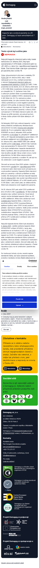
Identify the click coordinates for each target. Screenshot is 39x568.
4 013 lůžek (14, 135)
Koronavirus (16, 46)
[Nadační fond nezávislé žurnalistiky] (8, 522)
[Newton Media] (23, 547)
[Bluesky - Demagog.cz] (14, 401)
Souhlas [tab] (7, 266)
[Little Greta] (8, 547)
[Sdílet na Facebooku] (29, 42)
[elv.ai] (8, 553)
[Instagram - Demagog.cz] (14, 396)
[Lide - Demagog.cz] (21, 401)
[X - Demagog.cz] (21, 396)
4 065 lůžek (16, 144)
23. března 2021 (10, 178)
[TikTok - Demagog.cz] (29, 396)
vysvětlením (20, 192)
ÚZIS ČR (5, 78)
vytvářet (14, 167)
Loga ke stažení (8, 461)
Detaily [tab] (19, 266)
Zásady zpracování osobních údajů (12, 563)
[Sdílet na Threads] (34, 42)
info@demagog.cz (9, 455)
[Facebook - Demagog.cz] (6, 396)
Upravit (18, 305)
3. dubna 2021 (6, 226)
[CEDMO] (15, 497)
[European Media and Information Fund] (12, 534)
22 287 (13, 153)
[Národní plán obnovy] (21, 522)
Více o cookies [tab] (32, 266)
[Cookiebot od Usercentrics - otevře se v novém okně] (28, 261)
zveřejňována (6, 201)
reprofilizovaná (25, 167)
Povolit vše (19, 299)
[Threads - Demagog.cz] (6, 401)
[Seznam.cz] (22, 553)
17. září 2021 (31, 230)
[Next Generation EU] (12, 528)
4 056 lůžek (23, 139)
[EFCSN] (7, 507)
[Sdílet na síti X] (32, 42)
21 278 (7, 153)
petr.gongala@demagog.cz (12, 447)
